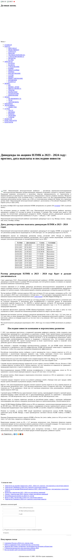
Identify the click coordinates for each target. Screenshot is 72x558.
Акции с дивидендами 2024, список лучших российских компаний (26, 494)
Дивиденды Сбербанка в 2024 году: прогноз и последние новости (26, 487)
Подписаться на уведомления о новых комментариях (23, 530)
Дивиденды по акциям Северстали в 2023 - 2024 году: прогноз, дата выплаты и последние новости (37, 486)
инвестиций (38, 296)
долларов (57, 205)
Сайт (21, 514)
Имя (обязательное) (26, 507)
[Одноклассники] (19, 434)
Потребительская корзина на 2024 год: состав (19, 496)
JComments (68, 535)
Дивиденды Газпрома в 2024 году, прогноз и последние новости (25, 499)
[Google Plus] (22, 434)
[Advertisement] (36, 27)
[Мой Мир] (20, 434)
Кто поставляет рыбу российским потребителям (19, 550)
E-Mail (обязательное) (26, 511)
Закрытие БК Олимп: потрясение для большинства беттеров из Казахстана (28, 546)
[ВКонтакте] (15, 434)
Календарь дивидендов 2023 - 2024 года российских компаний (25, 492)
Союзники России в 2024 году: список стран (18, 543)
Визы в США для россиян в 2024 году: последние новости (24, 497)
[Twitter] (17, 434)
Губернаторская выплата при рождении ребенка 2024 (21, 548)
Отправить (6, 533)
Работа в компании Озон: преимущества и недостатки (21, 544)
